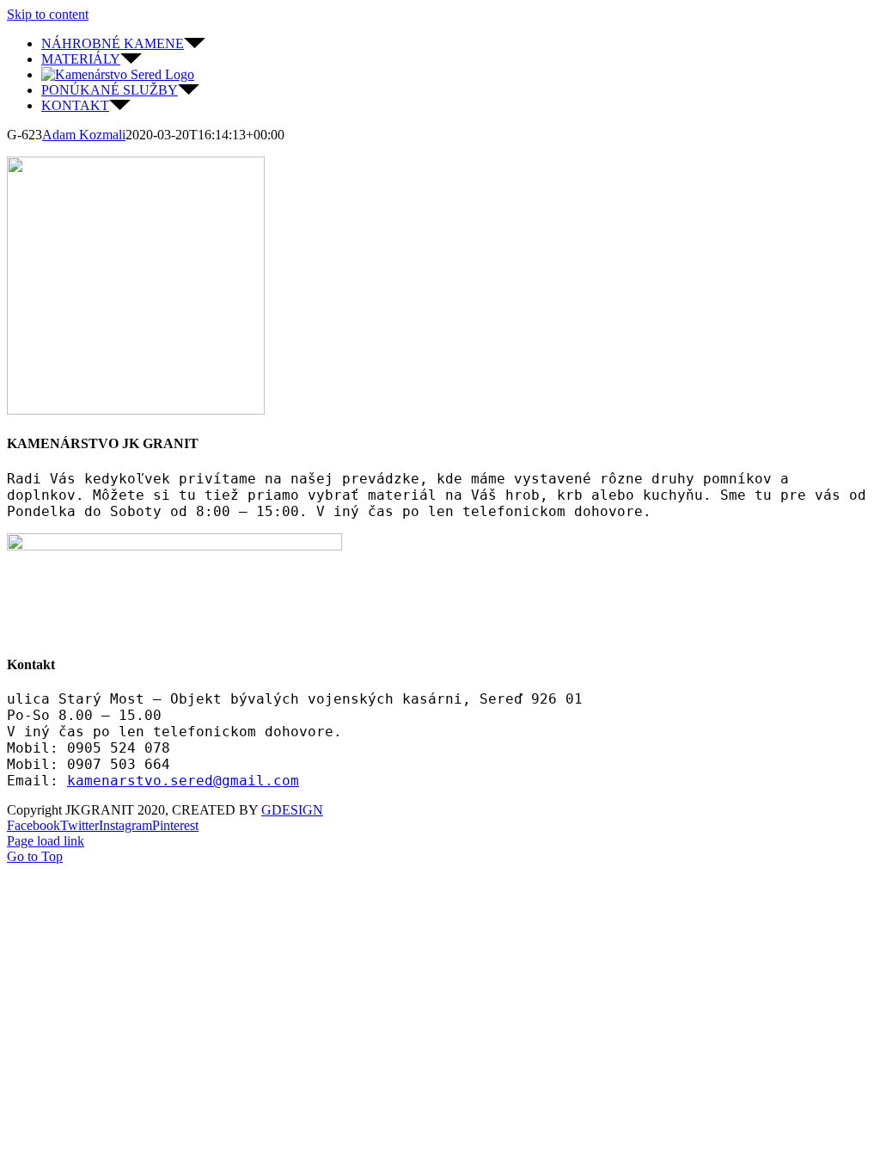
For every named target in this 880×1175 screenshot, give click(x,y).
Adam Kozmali (83, 134)
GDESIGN (292, 810)
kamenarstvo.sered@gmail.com (183, 780)
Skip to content (48, 14)
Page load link (45, 841)
